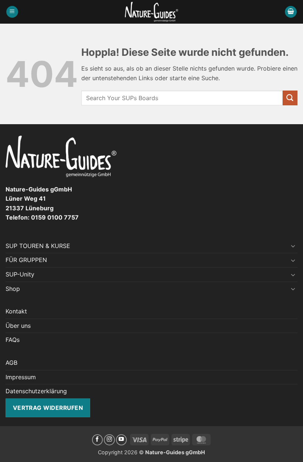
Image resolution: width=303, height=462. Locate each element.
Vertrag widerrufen (48, 407)
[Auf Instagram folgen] (109, 439)
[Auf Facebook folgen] (97, 439)
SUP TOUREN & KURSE (38, 245)
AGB (11, 362)
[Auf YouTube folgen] (121, 439)
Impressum (21, 377)
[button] (12, 12)
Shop (13, 288)
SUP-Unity (20, 274)
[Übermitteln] (290, 98)
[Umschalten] (293, 245)
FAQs (13, 339)
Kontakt (16, 311)
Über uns (18, 325)
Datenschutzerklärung (36, 391)
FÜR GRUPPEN (26, 260)
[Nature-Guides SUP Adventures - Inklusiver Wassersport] (151, 12)
